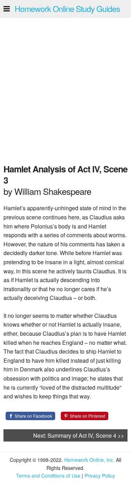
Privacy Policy (100, 475)
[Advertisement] (65, 89)
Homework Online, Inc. (89, 459)
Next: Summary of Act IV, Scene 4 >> (78, 435)
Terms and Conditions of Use (48, 475)
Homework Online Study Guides (67, 8)
